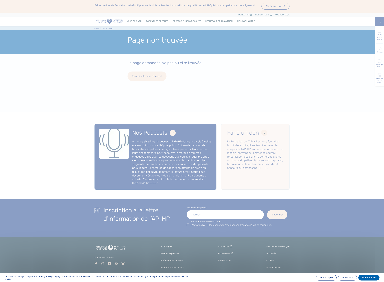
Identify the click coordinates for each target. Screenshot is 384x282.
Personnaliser (369, 277)
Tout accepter (326, 277)
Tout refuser (347, 277)
